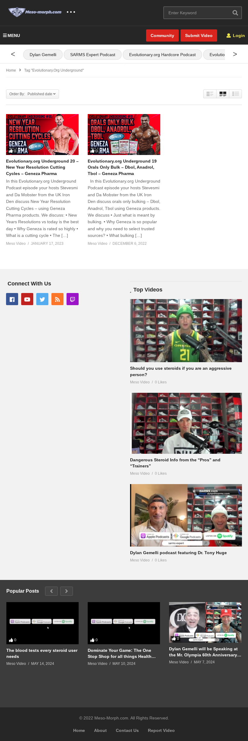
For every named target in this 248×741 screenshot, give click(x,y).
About (100, 730)
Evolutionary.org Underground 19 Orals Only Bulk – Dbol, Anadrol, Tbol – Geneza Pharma (122, 167)
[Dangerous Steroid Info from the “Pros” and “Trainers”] (186, 423)
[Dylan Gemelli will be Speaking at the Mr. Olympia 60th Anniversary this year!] (205, 622)
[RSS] (57, 299)
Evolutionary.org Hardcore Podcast (162, 54)
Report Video (161, 730)
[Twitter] (42, 299)
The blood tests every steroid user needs (41, 653)
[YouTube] (27, 299)
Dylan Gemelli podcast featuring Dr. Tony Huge (178, 552)
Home (79, 730)
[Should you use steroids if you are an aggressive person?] (186, 330)
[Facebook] (12, 299)
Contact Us (127, 730)
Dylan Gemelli (43, 54)
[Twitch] (73, 299)
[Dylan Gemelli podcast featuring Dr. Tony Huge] (186, 515)
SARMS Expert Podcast (92, 54)
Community (162, 35)
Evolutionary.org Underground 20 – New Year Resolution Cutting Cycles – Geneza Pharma (42, 167)
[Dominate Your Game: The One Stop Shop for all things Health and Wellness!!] (124, 623)
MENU (14, 35)
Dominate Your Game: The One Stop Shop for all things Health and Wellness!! (120, 653)
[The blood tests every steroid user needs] (42, 623)
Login (238, 35)
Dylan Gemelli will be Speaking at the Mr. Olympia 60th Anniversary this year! (203, 652)
